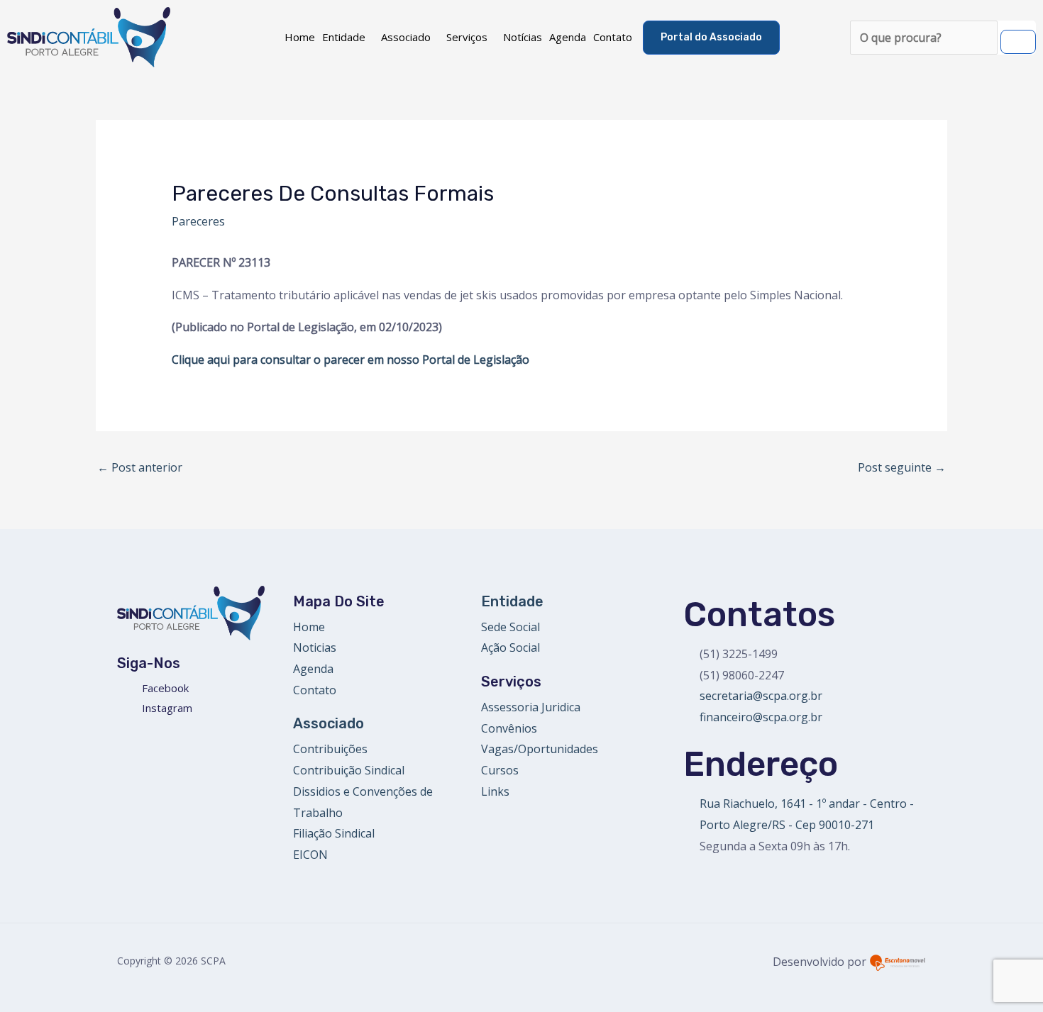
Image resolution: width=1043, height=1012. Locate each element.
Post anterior (139, 467)
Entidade (343, 37)
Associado (406, 37)
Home (300, 37)
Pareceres (198, 221)
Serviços (466, 37)
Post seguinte (902, 467)
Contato (612, 37)
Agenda (567, 37)
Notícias (522, 37)
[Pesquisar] (1018, 42)
